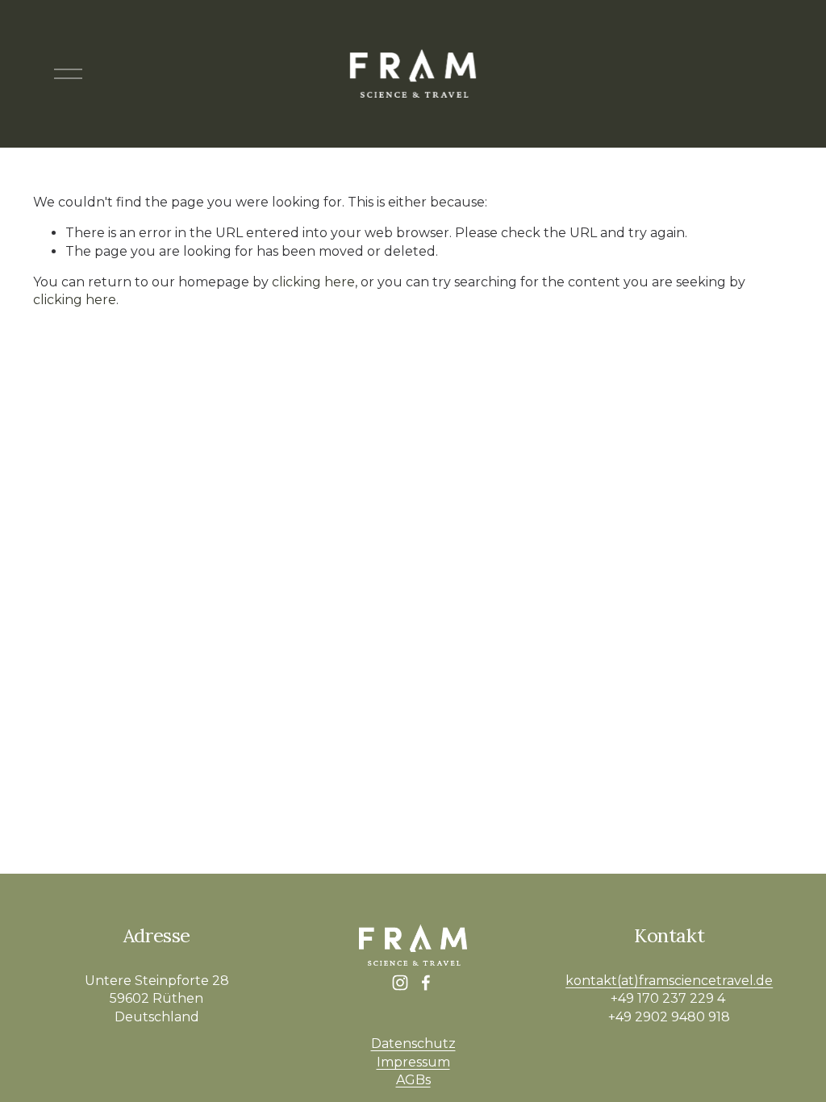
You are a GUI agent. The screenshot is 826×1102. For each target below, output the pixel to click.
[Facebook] (426, 983)
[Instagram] (400, 983)
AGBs (413, 1079)
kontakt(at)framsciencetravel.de (669, 980)
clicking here (313, 282)
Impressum (413, 1062)
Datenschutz (413, 1043)
